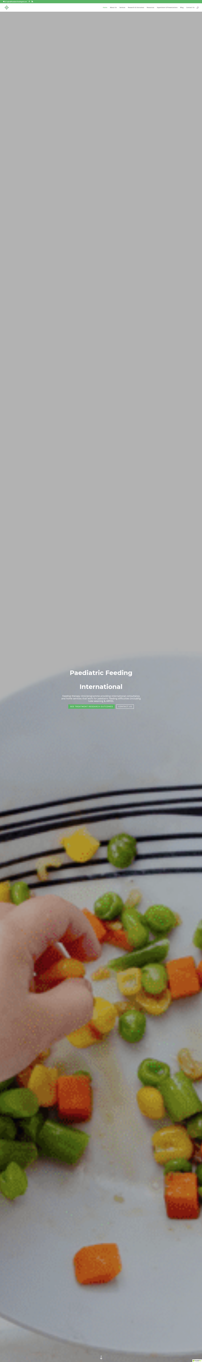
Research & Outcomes (136, 7)
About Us (113, 7)
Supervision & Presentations (167, 7)
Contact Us (190, 7)
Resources (150, 7)
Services (122, 7)
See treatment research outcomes (91, 707)
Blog (181, 7)
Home (105, 7)
